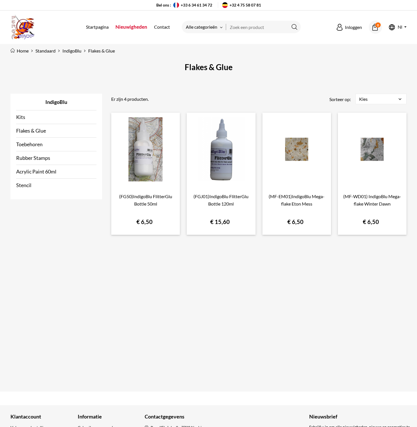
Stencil (23, 185)
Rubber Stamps (33, 158)
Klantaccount (25, 416)
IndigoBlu (56, 102)
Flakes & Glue (31, 130)
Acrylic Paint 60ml (36, 171)
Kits (20, 117)
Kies (381, 99)
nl (400, 27)
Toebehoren (29, 144)
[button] (349, 27)
